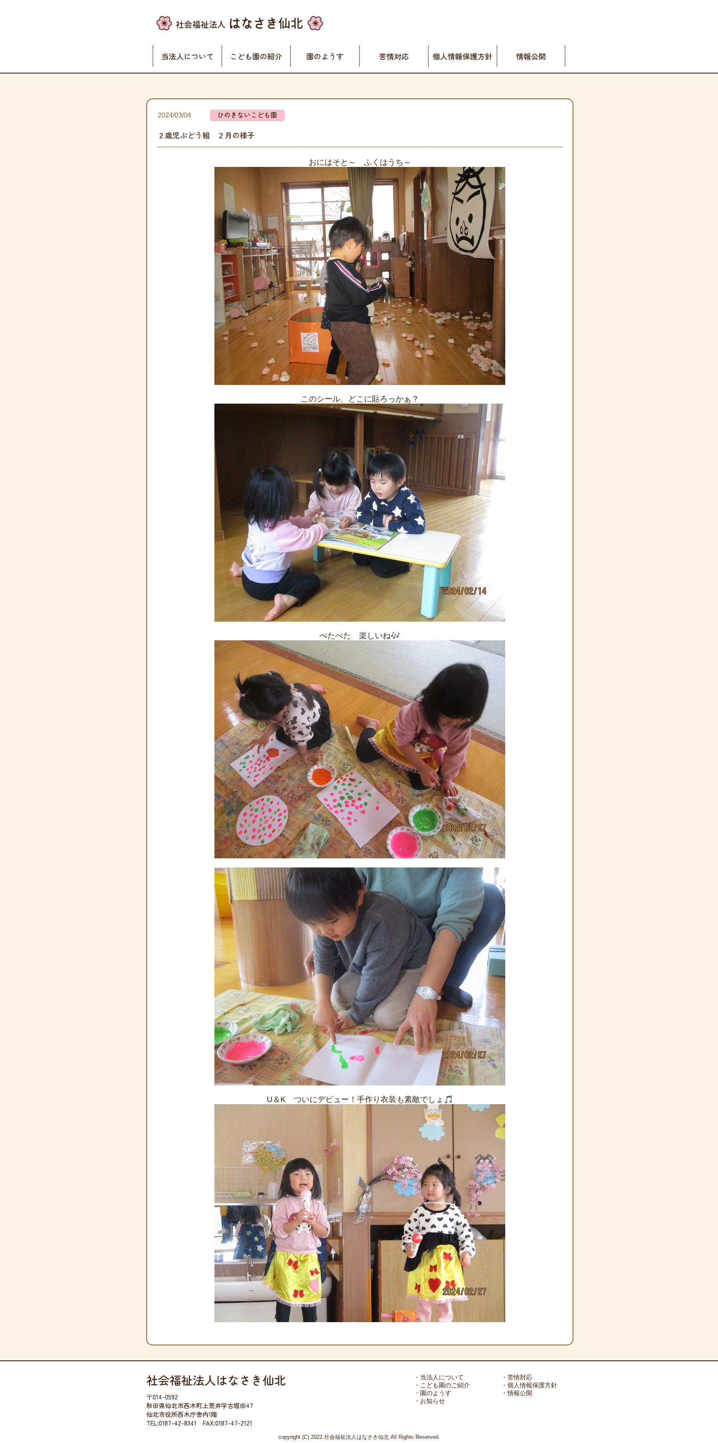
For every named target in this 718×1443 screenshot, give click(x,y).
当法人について (187, 56)
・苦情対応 (516, 1377)
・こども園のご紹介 (442, 1385)
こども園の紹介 (256, 56)
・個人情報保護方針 (529, 1385)
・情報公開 (516, 1392)
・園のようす (432, 1392)
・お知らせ (429, 1400)
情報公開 (531, 56)
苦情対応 (394, 56)
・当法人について (439, 1377)
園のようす (325, 56)
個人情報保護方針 (462, 56)
